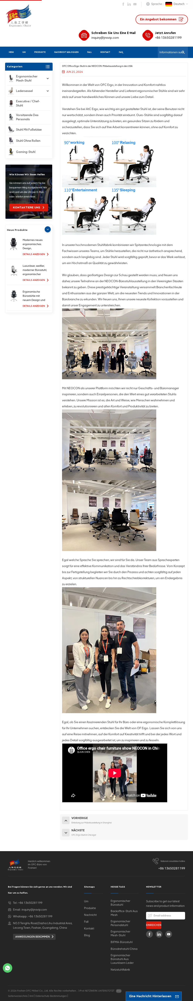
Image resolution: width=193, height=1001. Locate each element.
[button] (48, 229)
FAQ (121, 52)
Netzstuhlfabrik (120, 969)
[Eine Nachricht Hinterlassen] (177, 996)
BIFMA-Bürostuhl (121, 942)
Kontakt (105, 52)
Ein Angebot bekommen (158, 19)
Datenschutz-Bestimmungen (51, 996)
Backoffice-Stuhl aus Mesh (124, 913)
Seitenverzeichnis (18, 996)
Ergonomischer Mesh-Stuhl (27, 78)
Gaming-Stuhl (25, 152)
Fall (89, 52)
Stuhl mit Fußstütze (29, 129)
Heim (11, 52)
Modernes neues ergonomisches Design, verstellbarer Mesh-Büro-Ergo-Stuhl (34, 244)
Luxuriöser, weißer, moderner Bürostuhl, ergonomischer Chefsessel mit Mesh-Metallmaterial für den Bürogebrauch (35, 270)
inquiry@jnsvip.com (105, 37)
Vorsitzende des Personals (27, 117)
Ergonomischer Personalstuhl (120, 923)
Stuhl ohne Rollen (28, 141)
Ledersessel (24, 91)
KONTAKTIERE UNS (27, 207)
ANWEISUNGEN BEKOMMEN (32, 936)
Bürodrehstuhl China (124, 949)
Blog (87, 935)
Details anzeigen (34, 254)
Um (24, 52)
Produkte (40, 52)
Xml (31, 996)
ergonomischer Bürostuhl (120, 902)
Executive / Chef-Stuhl (28, 103)
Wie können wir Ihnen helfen (27, 174)
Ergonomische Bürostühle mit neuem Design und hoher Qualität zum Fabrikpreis (34, 296)
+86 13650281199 (168, 37)
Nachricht (90, 915)
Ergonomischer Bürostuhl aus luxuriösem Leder (122, 959)
